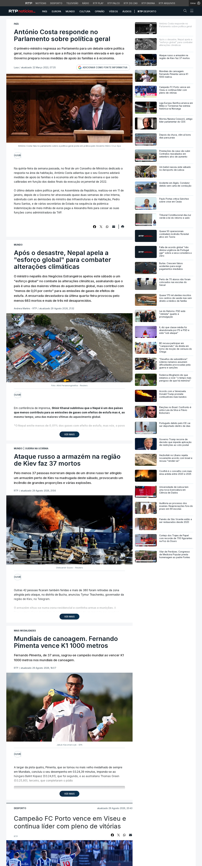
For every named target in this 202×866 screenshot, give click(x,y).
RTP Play (98, 3)
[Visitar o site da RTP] (28, 3)
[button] (186, 11)
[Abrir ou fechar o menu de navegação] (190, 11)
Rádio (85, 3)
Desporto (56, 3)
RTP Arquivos (167, 3)
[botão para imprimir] (122, 227)
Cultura (84, 11)
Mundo (70, 11)
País (44, 11)
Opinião (99, 11)
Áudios (126, 11)
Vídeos (113, 11)
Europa (56, 11)
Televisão (72, 3)
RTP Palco (113, 3)
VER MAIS (69, 434)
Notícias (41, 3)
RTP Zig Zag (131, 3)
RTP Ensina (148, 3)
